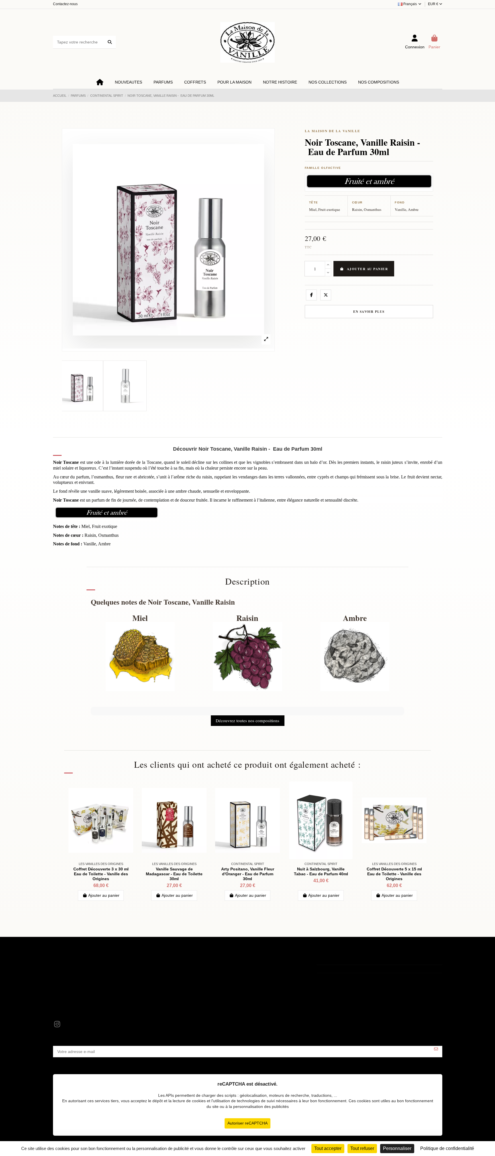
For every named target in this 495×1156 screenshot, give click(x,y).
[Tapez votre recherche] (110, 42)
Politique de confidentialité (80, 981)
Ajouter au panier (367, 268)
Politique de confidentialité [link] (447, 1148)
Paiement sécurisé (73, 996)
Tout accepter (327, 1148)
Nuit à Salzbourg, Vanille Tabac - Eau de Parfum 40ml (321, 871)
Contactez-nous (65, 4)
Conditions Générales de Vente (84, 974)
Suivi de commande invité (211, 981)
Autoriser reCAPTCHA (247, 1123)
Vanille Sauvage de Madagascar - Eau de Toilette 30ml (174, 874)
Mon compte (199, 967)
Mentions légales (71, 967)
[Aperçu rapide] (128, 790)
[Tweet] (325, 295)
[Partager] (311, 295)
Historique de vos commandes (215, 974)
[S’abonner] (436, 1049)
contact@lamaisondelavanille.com (353, 977)
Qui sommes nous (72, 988)
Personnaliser (397, 1148)
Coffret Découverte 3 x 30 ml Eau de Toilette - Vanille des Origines (101, 874)
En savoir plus (368, 311)
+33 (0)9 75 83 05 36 (342, 969)
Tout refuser (362, 1148)
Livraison (64, 1003)
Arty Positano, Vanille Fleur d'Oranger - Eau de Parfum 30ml (247, 874)
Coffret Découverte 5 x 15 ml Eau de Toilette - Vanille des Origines (394, 874)
